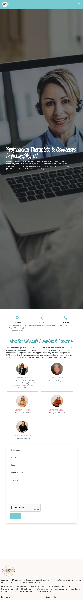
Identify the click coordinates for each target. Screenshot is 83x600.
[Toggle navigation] (79, 4)
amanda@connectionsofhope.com (41, 326)
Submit (15, 516)
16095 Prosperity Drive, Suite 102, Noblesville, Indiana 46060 (17, 328)
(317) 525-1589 (65, 326)
